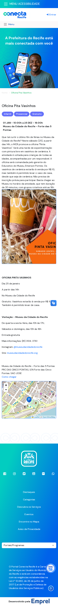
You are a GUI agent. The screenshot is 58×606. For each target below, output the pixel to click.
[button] (29, 400)
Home (5, 92)
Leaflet (36, 417)
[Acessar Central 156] (51, 568)
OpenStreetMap (49, 417)
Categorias (29, 499)
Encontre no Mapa (29, 521)
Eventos (29, 514)
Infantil (7, 114)
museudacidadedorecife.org (22, 352)
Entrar (52, 14)
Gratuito (37, 114)
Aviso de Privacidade (29, 529)
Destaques (29, 492)
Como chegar (9, 376)
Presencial (21, 114)
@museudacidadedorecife (28, 347)
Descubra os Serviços (29, 506)
